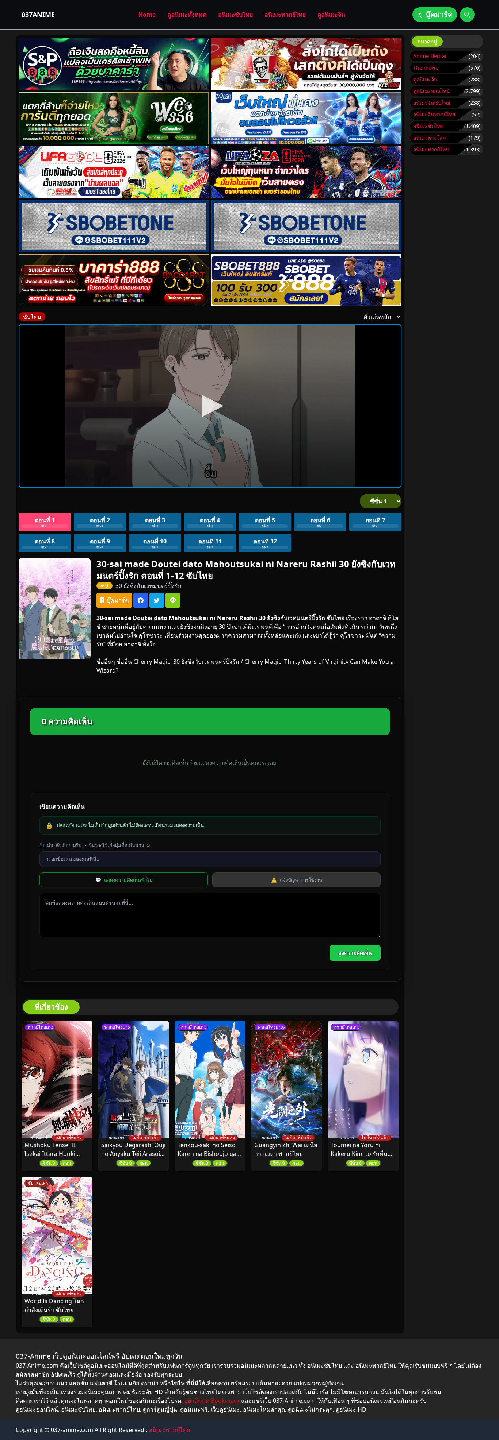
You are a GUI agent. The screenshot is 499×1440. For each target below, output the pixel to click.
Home (147, 15)
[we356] (114, 118)
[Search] (467, 14)
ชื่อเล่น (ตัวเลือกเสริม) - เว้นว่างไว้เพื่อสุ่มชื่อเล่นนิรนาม (94, 845)
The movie (425, 67)
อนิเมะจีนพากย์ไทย (434, 114)
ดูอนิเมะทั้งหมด (186, 15)
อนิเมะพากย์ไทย (285, 15)
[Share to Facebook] (140, 600)
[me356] (306, 118)
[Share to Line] (172, 600)
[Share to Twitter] (156, 600)
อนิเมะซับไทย (235, 15)
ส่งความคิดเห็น (355, 952)
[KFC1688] (306, 64)
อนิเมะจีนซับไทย (431, 102)
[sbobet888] (306, 280)
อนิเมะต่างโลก (429, 137)
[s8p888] (114, 64)
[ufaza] (306, 172)
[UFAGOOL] (114, 172)
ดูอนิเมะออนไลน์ (431, 91)
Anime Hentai (429, 56)
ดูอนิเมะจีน (331, 15)
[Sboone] (114, 226)
